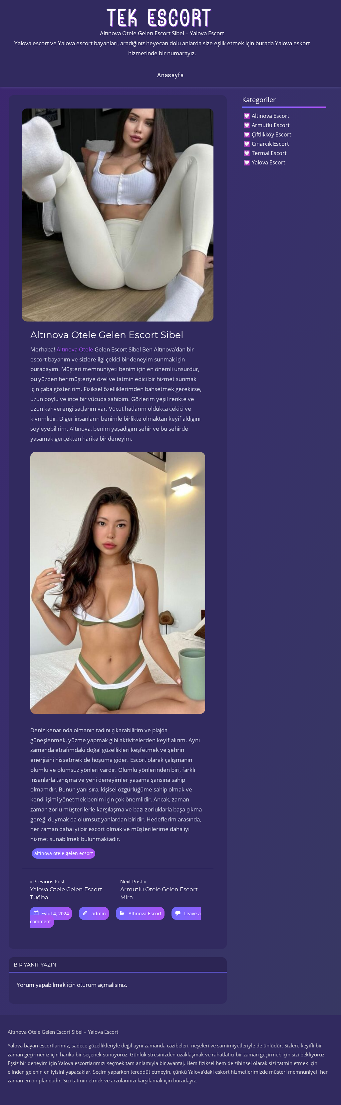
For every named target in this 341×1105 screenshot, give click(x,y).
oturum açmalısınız (101, 985)
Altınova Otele (75, 349)
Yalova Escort (268, 162)
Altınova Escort (145, 913)
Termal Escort (269, 153)
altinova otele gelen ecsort (63, 853)
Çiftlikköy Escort (271, 134)
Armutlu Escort (271, 125)
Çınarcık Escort (270, 143)
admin (99, 913)
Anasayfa (170, 75)
